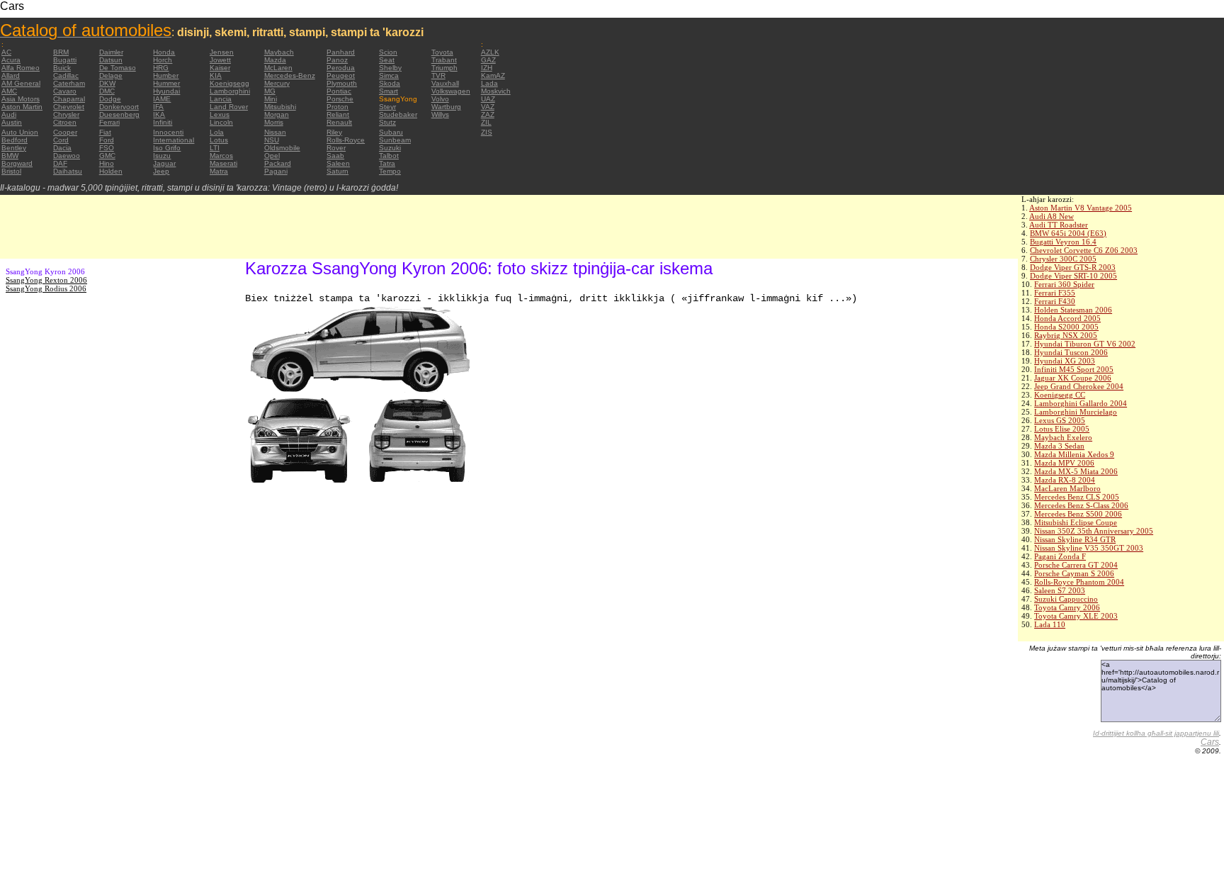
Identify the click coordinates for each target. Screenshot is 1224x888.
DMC (107, 91)
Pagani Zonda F (1060, 556)
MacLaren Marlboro (1067, 488)
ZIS (486, 132)
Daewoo (66, 155)
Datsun (111, 60)
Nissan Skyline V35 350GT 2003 (1088, 548)
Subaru (391, 132)
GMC (107, 155)
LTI (215, 148)
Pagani (276, 171)
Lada (489, 83)
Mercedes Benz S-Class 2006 (1081, 505)
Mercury (277, 83)
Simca (389, 75)
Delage (111, 75)
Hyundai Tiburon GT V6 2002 (1084, 343)
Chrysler (66, 114)
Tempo (390, 171)
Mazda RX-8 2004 (1064, 480)
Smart (388, 91)
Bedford (14, 140)
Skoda (389, 83)
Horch (162, 60)
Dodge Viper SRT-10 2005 (1073, 275)
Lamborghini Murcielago (1075, 412)
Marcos (221, 155)
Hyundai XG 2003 (1064, 360)
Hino (106, 163)
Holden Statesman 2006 (1073, 309)
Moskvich (496, 91)
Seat (387, 60)
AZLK (490, 52)
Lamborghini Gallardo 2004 (1080, 403)
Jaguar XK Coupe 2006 (1072, 377)
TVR (438, 75)
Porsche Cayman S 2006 (1074, 573)
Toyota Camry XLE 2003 (1076, 616)
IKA (159, 114)
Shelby (390, 68)
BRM (61, 52)
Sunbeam (395, 140)
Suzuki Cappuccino (1066, 599)
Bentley (13, 148)
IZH (486, 68)
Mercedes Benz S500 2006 (1078, 514)
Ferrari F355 (1054, 292)
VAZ (487, 107)
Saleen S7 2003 (1059, 590)
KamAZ (493, 75)
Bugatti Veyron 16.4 (1063, 241)
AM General (20, 83)
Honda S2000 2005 (1066, 326)
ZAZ (487, 114)
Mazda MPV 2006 (1064, 463)
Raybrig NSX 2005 (1065, 335)
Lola (217, 132)
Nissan (275, 132)
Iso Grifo (167, 148)
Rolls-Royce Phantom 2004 (1079, 582)
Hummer (166, 83)
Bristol (11, 171)
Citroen (64, 122)
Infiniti (162, 122)
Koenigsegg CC (1059, 394)
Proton (337, 107)
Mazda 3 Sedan (1059, 446)
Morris (273, 122)
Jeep (161, 171)
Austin (11, 122)
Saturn (337, 171)
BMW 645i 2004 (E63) (1068, 233)
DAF (60, 163)
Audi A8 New (1051, 216)
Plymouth (342, 83)
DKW (107, 83)
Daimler (111, 52)
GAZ (488, 60)
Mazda (275, 60)
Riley (334, 132)
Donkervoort (119, 107)
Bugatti (64, 60)
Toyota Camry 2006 (1067, 607)
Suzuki (390, 148)
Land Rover (229, 107)
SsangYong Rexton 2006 (46, 280)
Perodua (341, 68)
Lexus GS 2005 (1059, 420)
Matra (219, 171)
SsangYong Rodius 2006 (46, 288)
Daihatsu (67, 171)
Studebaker (398, 114)
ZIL (486, 122)
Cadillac (66, 75)
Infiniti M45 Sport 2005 (1074, 369)
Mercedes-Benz (289, 75)
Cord (61, 140)
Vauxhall (445, 83)
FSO (106, 148)
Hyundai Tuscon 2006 (1071, 352)
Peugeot (341, 75)
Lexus (220, 114)
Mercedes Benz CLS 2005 (1076, 497)
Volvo (440, 99)
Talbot (389, 155)
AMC (9, 91)
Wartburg (446, 107)
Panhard (341, 52)
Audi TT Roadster (1058, 224)
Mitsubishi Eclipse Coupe (1075, 522)
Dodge (110, 99)
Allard (10, 75)
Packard (277, 163)
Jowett (220, 60)
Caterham (69, 83)
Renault (339, 122)
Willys (440, 114)
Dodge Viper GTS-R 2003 (1073, 267)
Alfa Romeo (20, 68)
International (173, 140)
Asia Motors (20, 99)
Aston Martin (21, 107)
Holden (111, 171)
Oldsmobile (282, 148)
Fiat (105, 132)
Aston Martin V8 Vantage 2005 (1080, 207)
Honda (164, 52)
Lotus (219, 140)
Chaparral (69, 99)
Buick (62, 68)
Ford (106, 140)
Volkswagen (450, 91)
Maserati (223, 163)
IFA (158, 107)
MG (270, 91)
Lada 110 (1049, 624)
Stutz (387, 122)
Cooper (65, 132)
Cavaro (64, 91)
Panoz (337, 60)
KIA (216, 75)
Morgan (276, 114)
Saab (335, 155)
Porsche (340, 99)
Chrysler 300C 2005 (1063, 258)
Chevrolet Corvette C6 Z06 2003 (1084, 250)
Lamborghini (230, 91)
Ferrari (109, 122)
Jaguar (164, 163)
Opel (272, 155)
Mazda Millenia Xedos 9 (1074, 454)
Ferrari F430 (1054, 301)
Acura (11, 60)
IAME (162, 99)
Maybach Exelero (1063, 437)
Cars (1210, 742)
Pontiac (339, 91)
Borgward (17, 163)
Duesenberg (119, 114)
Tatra (387, 163)
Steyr (387, 107)
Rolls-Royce (346, 140)
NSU (271, 140)
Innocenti (168, 132)
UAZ (488, 99)
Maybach (279, 52)
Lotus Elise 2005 (1061, 429)
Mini (270, 99)
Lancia (221, 99)
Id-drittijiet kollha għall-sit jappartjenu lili (1156, 733)
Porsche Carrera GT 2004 (1076, 565)
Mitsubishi (280, 107)
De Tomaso (117, 68)
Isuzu (162, 155)
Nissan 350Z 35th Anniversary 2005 (1093, 531)
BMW (9, 155)
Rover (336, 148)
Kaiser (220, 68)
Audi (8, 114)
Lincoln (221, 122)
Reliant (338, 114)
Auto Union (19, 132)
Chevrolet (68, 107)
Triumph (444, 68)
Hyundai (166, 91)
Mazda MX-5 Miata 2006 (1076, 471)
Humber (165, 75)
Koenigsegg (229, 83)
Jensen (222, 52)
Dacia (62, 148)
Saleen (338, 163)
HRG (161, 68)
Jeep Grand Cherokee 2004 (1078, 386)
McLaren (278, 68)
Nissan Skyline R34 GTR (1075, 539)
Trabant (444, 60)
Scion (388, 52)
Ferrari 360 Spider (1064, 284)
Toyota (442, 52)
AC (6, 52)
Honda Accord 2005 (1067, 318)
